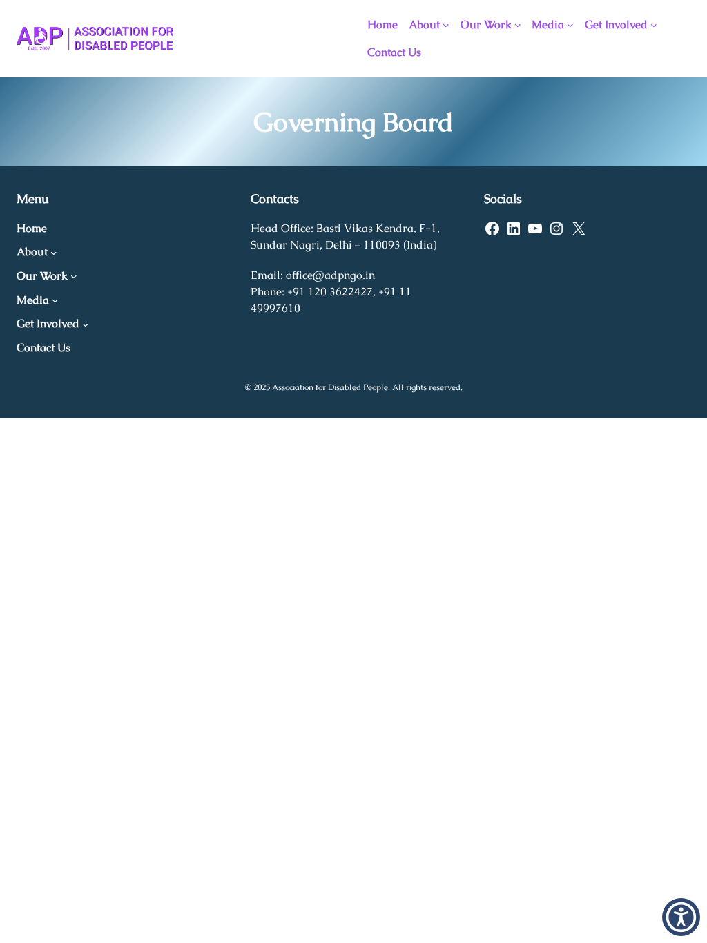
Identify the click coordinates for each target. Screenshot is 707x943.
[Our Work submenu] (517, 24)
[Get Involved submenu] (653, 24)
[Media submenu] (570, 24)
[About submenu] (446, 24)
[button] (681, 917)
